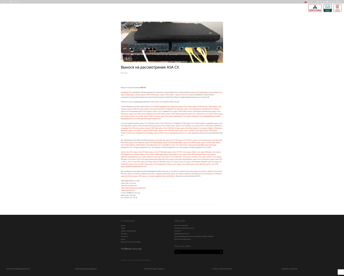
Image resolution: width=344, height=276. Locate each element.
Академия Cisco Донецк (174, 109)
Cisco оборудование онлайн (209, 116)
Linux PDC (136, 162)
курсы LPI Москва (159, 162)
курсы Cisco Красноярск (189, 128)
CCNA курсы (154, 95)
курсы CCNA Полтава (136, 109)
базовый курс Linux (203, 154)
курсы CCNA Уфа (151, 128)
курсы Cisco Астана (208, 142)
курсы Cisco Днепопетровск (154, 109)
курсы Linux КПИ (188, 154)
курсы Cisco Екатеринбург (173, 142)
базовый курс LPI (207, 162)
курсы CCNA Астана (161, 133)
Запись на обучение (128, 231)
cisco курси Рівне (211, 114)
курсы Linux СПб (212, 164)
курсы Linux (171, 164)
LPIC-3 (129, 162)
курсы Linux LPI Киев (141, 152)
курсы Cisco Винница (137, 114)
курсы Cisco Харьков (136, 142)
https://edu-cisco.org (128, 183)
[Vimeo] (330, 1)
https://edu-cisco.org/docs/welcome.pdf (165, 102)
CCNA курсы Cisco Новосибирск (193, 123)
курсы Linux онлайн (136, 164)
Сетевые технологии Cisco (184, 228)
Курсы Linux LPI (126, 152)
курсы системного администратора (179, 171)
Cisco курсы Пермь (205, 128)
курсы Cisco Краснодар (153, 142)
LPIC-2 (124, 162)
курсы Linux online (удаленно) (155, 164)
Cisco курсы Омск (197, 126)
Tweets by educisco (128, 190)
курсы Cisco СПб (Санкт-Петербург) (168, 123)
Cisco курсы (189, 95)
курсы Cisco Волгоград (191, 142)
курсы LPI (170, 162)
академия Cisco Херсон (210, 109)
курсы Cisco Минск (135, 130)
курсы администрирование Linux (133, 166)
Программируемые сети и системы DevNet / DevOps (193, 236)
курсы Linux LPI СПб (174, 152)
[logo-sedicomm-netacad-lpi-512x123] (325, 8)
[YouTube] (327, 1)
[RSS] (340, 1)
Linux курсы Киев (189, 152)
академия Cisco (126, 147)
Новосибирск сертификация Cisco (148, 145)
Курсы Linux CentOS (147, 154)
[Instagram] (333, 1)
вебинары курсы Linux (163, 154)
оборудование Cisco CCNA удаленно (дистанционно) (140, 119)
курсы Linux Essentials (201, 159)
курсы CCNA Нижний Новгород (144, 126)
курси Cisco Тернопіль (195, 114)
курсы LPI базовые (193, 162)
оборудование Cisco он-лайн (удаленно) (184, 133)
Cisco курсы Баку (201, 130)
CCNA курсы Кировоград (201, 111)
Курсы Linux (177, 154)
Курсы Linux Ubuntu (131, 154)
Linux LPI (177, 231)
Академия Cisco (127, 92)
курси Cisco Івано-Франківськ (171, 116)
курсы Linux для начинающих (180, 159)
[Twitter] (320, 1)
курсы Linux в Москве (173, 157)
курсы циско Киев (211, 92)
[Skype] (337, 1)
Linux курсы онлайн (189, 157)
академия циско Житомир (155, 114)
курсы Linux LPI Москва (158, 152)
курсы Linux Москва (197, 164)
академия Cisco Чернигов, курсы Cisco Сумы (175, 106)
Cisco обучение (181, 145)
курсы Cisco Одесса (145, 111)
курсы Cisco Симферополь (162, 111)
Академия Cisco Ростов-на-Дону (133, 128)
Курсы (123, 225)
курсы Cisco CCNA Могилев (168, 130)
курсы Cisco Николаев (129, 111)
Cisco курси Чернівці (191, 116)
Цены (123, 239)
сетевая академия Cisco (142, 147)
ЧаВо (123, 228)
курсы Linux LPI (180, 162)
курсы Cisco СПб (172, 140)
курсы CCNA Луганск (200, 106)
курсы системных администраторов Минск (158, 176)
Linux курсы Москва (203, 152)
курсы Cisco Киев (196, 92)
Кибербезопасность (181, 234)
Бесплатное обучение (182, 239)
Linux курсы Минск (204, 157)
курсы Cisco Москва (147, 123)
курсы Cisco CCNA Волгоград (169, 128)
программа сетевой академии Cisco (165, 147)
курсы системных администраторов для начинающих (191, 174)
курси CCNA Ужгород (152, 116)
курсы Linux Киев (183, 164)
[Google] (324, 1)
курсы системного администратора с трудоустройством (148, 174)
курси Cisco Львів (136, 116)
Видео (125, 73)
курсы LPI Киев (146, 162)
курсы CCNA (145, 95)
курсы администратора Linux (153, 157)
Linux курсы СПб (133, 159)
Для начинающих (181, 225)
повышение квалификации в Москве (201, 145)
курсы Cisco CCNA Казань (165, 126)
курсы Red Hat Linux (161, 159)
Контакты (124, 236)
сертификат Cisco (168, 145)
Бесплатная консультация (131, 242)
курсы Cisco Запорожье (192, 109)
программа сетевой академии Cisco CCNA (195, 147)
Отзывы (124, 234)
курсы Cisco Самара (183, 126)
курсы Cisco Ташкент (187, 130)
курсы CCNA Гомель (150, 130)
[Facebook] (317, 1)
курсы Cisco (179, 95)
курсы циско (135, 95)
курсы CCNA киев (166, 95)
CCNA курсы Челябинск (213, 126)
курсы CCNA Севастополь (182, 111)
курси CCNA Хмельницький (176, 114)
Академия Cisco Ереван (145, 133)
